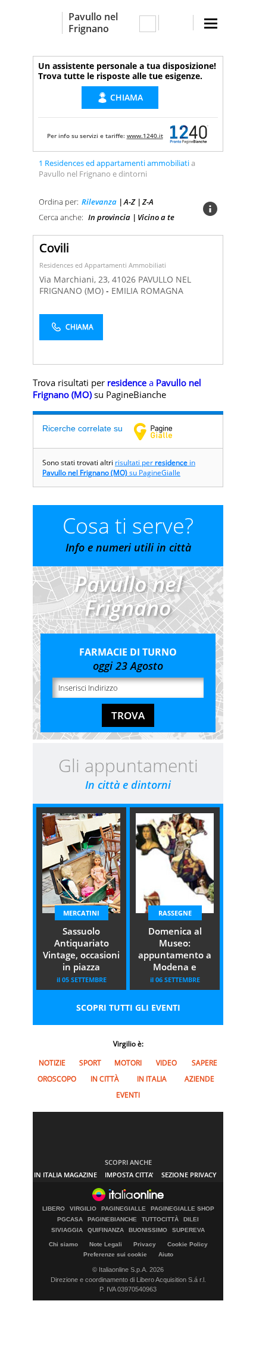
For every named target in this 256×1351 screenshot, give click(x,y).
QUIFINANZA (106, 1230)
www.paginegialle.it (162, 431)
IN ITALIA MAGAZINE (65, 1174)
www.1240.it (145, 135)
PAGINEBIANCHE (112, 1220)
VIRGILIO (83, 1209)
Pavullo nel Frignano (93, 22)
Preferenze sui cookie (115, 1254)
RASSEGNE (175, 912)
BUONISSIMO (148, 1230)
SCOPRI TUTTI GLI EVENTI (128, 1007)
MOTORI (128, 1063)
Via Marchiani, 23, (75, 279)
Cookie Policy (187, 1244)
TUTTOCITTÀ (160, 1220)
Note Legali (105, 1244)
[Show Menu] (210, 23)
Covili (54, 248)
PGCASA (70, 1220)
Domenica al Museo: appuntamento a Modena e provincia (174, 950)
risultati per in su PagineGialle (118, 467)
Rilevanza (99, 201)
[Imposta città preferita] (47, 23)
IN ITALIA (152, 1079)
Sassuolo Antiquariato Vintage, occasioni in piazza (81, 949)
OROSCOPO (57, 1079)
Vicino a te (156, 217)
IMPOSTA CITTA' (129, 1174)
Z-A (148, 201)
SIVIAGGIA (67, 1230)
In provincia (109, 217)
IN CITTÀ (104, 1079)
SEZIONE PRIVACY (189, 1174)
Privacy (144, 1244)
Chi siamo (63, 1244)
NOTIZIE (52, 1063)
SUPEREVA (188, 1230)
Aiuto (165, 1254)
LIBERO (53, 1209)
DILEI (191, 1220)
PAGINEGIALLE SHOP (182, 1209)
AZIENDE (199, 1079)
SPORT (90, 1063)
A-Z (129, 201)
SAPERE (204, 1063)
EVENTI (128, 1095)
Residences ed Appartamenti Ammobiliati (102, 265)
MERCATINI (81, 912)
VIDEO (166, 1063)
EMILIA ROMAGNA (147, 290)
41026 (124, 279)
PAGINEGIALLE (123, 1209)
